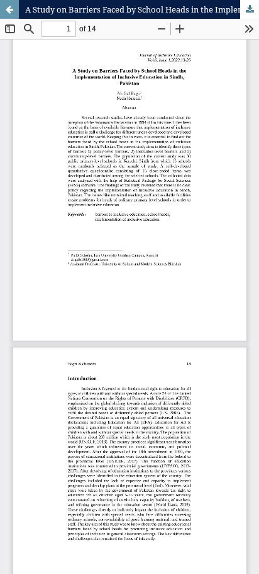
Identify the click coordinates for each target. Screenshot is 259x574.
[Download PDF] (249, 9)
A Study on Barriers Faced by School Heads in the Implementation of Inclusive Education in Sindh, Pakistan (142, 9)
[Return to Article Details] (9, 9)
